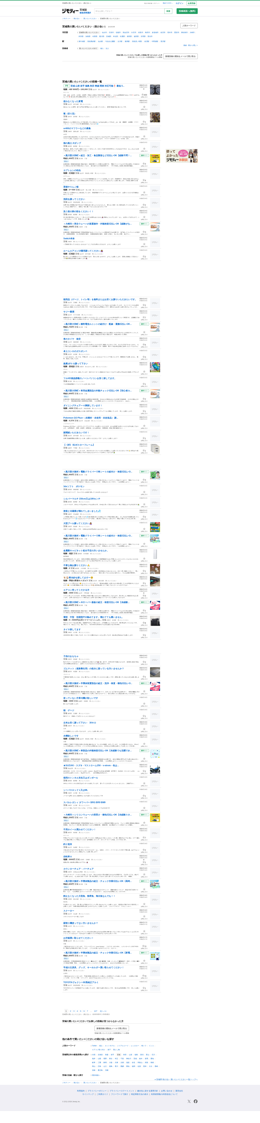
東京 (110, 1059)
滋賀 (127, 1062)
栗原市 (176, 32)
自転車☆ (67, 856)
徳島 (110, 1066)
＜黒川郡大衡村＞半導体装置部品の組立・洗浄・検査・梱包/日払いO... (97, 683)
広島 (99, 1066)
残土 (101, 1046)
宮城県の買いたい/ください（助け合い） (84, 26)
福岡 (133, 1066)
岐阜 (93, 1062)
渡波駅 (75, 526)
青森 (106, 1055)
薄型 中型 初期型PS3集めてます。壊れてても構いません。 (93, 617)
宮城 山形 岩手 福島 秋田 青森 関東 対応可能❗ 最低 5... (97, 86)
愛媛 (122, 1066)
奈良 (133, 1062)
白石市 (133, 32)
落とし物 (116, 1050)
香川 (116, 1066)
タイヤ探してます (72, 629)
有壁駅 (75, 671)
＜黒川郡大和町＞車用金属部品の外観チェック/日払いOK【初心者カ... (97, 390)
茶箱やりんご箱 (71, 187)
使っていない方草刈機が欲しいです (80, 698)
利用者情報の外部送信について (164, 1094)
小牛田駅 (83, 568)
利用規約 (81, 1091)
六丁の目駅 (76, 315)
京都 (122, 1062)
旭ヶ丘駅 (88, 190)
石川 (153, 1055)
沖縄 (106, 1070)
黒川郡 (101, 36)
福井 (93, 1059)
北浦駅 (75, 713)
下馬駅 (75, 448)
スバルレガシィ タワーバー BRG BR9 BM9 (84, 802)
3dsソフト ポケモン (73, 486)
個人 (102, 48)
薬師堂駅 (76, 342)
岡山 (93, 1066)
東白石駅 (101, 580)
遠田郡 (136, 36)
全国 (93, 1055)
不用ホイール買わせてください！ (79, 829)
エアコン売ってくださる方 (76, 590)
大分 (150, 1066)
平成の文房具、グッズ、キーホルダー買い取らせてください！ (93, 967)
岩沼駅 (146, 41)
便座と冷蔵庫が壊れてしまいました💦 (82, 511)
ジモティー (66, 18)
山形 (130, 1055)
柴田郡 (129, 36)
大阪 (110, 1062)
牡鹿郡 (122, 36)
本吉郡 (115, 36)
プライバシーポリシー (97, 1091)
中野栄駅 (155, 41)
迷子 (109, 1050)
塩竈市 (118, 32)
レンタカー (135, 1046)
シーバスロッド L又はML (75, 790)
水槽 (64, 741)
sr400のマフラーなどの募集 (77, 128)
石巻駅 (88, 859)
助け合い (77, 18)
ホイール (66, 92)
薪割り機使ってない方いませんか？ (80, 923)
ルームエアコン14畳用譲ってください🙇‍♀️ (83, 251)
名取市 (140, 32)
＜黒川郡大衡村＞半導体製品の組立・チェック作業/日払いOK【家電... (97, 953)
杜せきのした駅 (90, 366)
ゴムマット (66, 674)
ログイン (179, 3)
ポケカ (65, 369)
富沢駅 (163, 41)
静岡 (105, 1062)
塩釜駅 (75, 847)
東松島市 (184, 32)
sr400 (65, 134)
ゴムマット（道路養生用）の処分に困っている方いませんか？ (93, 668)
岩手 (112, 1055)
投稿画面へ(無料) (187, 11)
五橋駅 (75, 302)
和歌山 (140, 1062)
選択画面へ (96, 1075)
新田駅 (75, 116)
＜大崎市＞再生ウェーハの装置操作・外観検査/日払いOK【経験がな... (97, 224)
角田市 (147, 32)
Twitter (94, 1046)
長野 (105, 1059)
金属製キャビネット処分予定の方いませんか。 (86, 550)
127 (95, 1011)
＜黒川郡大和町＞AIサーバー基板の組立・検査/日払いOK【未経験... (96, 602)
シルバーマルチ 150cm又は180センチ (81, 499)
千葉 (122, 1059)
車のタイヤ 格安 (72, 339)
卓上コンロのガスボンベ (75, 351)
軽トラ (144, 1046)
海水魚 (65, 902)
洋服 (64, 944)
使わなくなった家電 (73, 101)
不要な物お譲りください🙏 (76, 565)
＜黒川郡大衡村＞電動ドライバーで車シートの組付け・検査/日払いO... (97, 471)
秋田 (124, 1055)
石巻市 (111, 32)
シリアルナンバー (68, 423)
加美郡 (87, 36)
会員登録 (191, 3)
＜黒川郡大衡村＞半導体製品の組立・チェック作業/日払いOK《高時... (97, 881)
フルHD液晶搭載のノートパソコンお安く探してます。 (89, 378)
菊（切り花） (69, 113)
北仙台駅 (87, 421)
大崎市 (192, 32)
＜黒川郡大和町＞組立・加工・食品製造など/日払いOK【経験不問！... (97, 155)
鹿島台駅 (76, 131)
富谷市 (150, 36)
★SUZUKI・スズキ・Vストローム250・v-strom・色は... (91, 765)
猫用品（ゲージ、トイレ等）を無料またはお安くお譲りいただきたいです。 (100, 299)
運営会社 (179, 1091)
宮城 (90, 89)
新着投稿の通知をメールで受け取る (180, 56)
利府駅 (86, 701)
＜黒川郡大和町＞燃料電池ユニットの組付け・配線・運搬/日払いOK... (97, 324)
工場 (85, 158)
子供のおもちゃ (71, 656)
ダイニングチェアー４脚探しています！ (82, 405)
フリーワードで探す (119, 1094)
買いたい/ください (90, 18)
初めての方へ (168, 3)
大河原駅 (86, 553)
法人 (107, 48)
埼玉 (116, 1059)
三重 (99, 1062)
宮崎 (93, 1070)
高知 (127, 1066)
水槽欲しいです (71, 736)
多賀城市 (155, 32)
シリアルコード (123, 1046)
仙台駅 (100, 41)
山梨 (99, 1059)
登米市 (169, 32)
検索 (168, 11)
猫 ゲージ (68, 710)
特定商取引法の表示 (139, 1094)
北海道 (100, 1055)
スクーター (68, 911)
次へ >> (103, 1011)
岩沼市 (162, 32)
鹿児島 (100, 1070)
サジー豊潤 (68, 312)
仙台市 (104, 32)
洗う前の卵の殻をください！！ (78, 211)
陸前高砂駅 (91, 41)
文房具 (65, 973)
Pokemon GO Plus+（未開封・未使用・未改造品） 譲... (90, 418)
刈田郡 (94, 36)
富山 (147, 1055)
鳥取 (146, 1062)
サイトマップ (88, 1094)
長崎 (156, 1066)
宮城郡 (108, 36)
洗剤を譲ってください (74, 199)
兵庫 (116, 1062)
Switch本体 (69, 238)
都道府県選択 (85, 13)
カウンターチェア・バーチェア (78, 869)
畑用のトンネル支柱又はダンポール (80, 778)
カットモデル (110, 1046)
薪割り (65, 929)
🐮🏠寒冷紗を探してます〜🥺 (78, 577)
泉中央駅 (82, 41)
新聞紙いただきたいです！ (76, 432)
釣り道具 (67, 844)
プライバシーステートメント (122, 1091)
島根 (152, 1062)
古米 (64, 728)
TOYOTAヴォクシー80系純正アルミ (81, 982)
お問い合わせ (166, 1091)
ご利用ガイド (102, 1094)
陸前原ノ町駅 (137, 41)
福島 (136, 1055)
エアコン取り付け (98, 1050)
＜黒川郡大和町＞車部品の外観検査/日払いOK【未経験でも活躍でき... (97, 750)
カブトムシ (66, 176)
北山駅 (75, 914)
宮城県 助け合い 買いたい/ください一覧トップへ (177, 1079)
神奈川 (128, 1059)
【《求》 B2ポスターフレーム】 (79, 445)
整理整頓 (66, 556)
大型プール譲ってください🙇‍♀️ (77, 523)
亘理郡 (143, 36)
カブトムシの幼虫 (72, 170)
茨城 (135, 1059)
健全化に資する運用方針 (147, 1091)
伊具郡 (81, 36)
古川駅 (120, 41)
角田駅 (75, 832)
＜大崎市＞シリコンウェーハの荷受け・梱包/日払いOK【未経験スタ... (97, 815)
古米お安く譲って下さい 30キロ (79, 723)
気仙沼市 (126, 32)
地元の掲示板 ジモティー (152, 3)
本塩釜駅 (76, 514)
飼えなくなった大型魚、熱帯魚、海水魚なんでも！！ (89, 896)
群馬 (146, 1059)
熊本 (145, 1066)
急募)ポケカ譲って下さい (75, 363)
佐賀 (139, 1066)
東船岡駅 (76, 489)
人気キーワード (189, 25)
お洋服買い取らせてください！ (78, 938)
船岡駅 (127, 41)
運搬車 (65, 119)
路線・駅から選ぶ (189, 45)
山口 (105, 1066)
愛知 (152, 1059)
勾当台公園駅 (110, 41)
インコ (151, 1046)
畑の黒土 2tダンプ (72, 143)
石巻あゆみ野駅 (78, 872)
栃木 (140, 1059)
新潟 (142, 1055)
